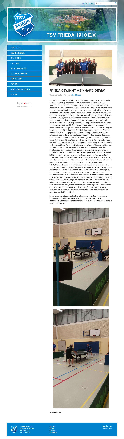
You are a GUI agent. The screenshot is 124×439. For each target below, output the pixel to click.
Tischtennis (16, 79)
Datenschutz (53, 432)
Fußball (15, 63)
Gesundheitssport (19, 74)
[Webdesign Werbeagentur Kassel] (24, 104)
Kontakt (91, 3)
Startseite (84, 3)
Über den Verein (18, 53)
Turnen (14, 84)
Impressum (52, 430)
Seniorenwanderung (20, 89)
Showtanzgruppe (19, 68)
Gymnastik (16, 58)
